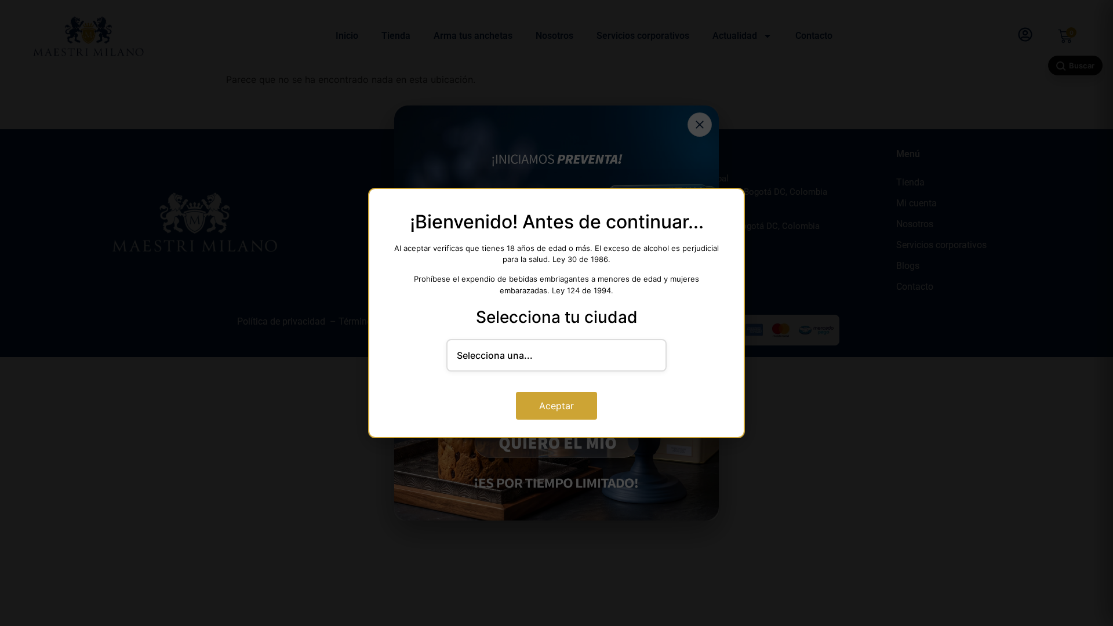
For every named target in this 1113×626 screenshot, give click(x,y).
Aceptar (556, 406)
